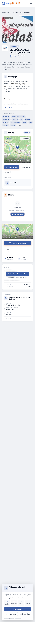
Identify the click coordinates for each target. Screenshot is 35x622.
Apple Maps (26, 167)
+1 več (19, 125)
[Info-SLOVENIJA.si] (11, 4)
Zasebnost (18, 618)
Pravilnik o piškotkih (9, 618)
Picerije (9, 12)
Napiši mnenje (18, 214)
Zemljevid (26, 138)
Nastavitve (26, 614)
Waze (7, 172)
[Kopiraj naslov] (28, 160)
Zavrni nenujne (11, 614)
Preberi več (8, 107)
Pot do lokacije (13, 167)
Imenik (4, 12)
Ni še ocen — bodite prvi (16, 58)
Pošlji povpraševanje (19, 243)
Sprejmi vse (18, 609)
